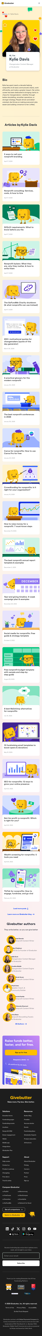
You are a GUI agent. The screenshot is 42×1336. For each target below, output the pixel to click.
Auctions (5, 1127)
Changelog (5, 1173)
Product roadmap (8, 1169)
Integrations (6, 1146)
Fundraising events (8, 1123)
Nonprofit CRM (7, 1131)
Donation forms (7, 1115)
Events (26, 1127)
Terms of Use (10, 1307)
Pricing (26, 1165)
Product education (30, 1139)
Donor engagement (8, 1135)
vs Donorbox (6, 1199)
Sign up (26, 1180)
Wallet (4, 1139)
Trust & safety (6, 1180)
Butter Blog (27, 1115)
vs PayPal (5, 1191)
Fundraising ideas (29, 1131)
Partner (26, 1173)
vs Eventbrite (22, 1199)
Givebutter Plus (7, 1150)
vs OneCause (6, 1195)
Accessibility (32, 1307)
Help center (6, 1161)
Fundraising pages (8, 1119)
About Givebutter (29, 1161)
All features (28, 1142)
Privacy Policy (21, 1307)
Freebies (27, 1119)
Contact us (5, 1165)
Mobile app (5, 1142)
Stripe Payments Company (28, 1319)
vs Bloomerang (22, 1191)
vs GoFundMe (6, 1203)
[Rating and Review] (33, 1287)
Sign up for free (21, 1052)
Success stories (29, 1123)
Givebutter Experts (30, 1135)
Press (26, 1177)
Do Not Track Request (21, 1311)
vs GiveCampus (23, 1195)
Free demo (5, 1177)
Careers (26, 1169)
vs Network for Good (24, 1203)
